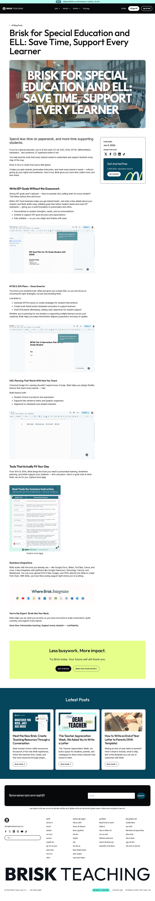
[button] (57, 8)
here (44, 477)
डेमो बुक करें (133, 8)
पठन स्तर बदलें (103, 834)
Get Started (114, 174)
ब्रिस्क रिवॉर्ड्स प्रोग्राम (79, 850)
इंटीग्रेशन (49, 830)
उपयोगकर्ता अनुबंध (117, 890)
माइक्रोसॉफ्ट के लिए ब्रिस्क (107, 846)
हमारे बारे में (49, 823)
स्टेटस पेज (49, 854)
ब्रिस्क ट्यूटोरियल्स (78, 830)
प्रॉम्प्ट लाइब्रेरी (77, 854)
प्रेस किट (75, 834)
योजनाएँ (48, 827)
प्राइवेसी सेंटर (50, 842)
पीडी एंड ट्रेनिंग (77, 823)
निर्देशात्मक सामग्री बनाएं (106, 838)
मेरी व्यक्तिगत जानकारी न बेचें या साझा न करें (137, 890)
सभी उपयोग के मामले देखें (133, 846)
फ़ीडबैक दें (102, 827)
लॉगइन (123, 8)
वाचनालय (49, 838)
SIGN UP (141, 796)
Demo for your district (86, 669)
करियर (48, 858)
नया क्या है (49, 834)
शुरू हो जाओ (146, 8)
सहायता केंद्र (50, 850)
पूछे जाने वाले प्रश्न (51, 846)
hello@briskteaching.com (14, 826)
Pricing (86, 8)
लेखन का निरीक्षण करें (105, 830)
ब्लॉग (74, 842)
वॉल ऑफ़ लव (76, 846)
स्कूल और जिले (130, 842)
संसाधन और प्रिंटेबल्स (79, 827)
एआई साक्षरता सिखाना (79, 858)
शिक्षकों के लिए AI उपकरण (106, 823)
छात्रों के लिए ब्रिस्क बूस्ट (106, 842)
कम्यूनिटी (75, 838)
